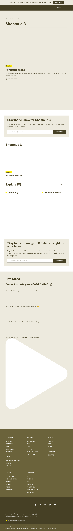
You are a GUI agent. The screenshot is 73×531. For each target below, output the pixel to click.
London (8, 465)
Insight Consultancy (30, 526)
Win (28, 476)
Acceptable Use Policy (38, 528)
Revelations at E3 (15, 69)
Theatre (51, 455)
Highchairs (31, 441)
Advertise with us (33, 489)
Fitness (50, 441)
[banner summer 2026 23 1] (36, 98)
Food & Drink (10, 476)
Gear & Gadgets (32, 452)
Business (9, 481)
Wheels (29, 449)
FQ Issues (30, 479)
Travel (8, 457)
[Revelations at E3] (36, 46)
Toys (28, 446)
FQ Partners (31, 487)
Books (50, 444)
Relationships (10, 449)
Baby (7, 446)
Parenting (9, 437)
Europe (8, 463)
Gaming (8, 66)
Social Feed (31, 492)
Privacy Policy (10, 528)
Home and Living (11, 479)
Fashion (8, 487)
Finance (8, 484)
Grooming (9, 489)
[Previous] (61, 184)
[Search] (65, 7)
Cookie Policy (51, 528)
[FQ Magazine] (19, 7)
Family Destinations (12, 460)
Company (30, 473)
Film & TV (51, 446)
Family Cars (31, 454)
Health (50, 437)
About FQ (30, 481)
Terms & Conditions (23, 528)
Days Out (51, 451)
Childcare (9, 444)
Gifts (28, 444)
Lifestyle (9, 473)
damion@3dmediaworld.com (16, 520)
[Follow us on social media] (35, 504)
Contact (30, 484)
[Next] (65, 184)
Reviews (30, 437)
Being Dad (9, 441)
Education (9, 452)
